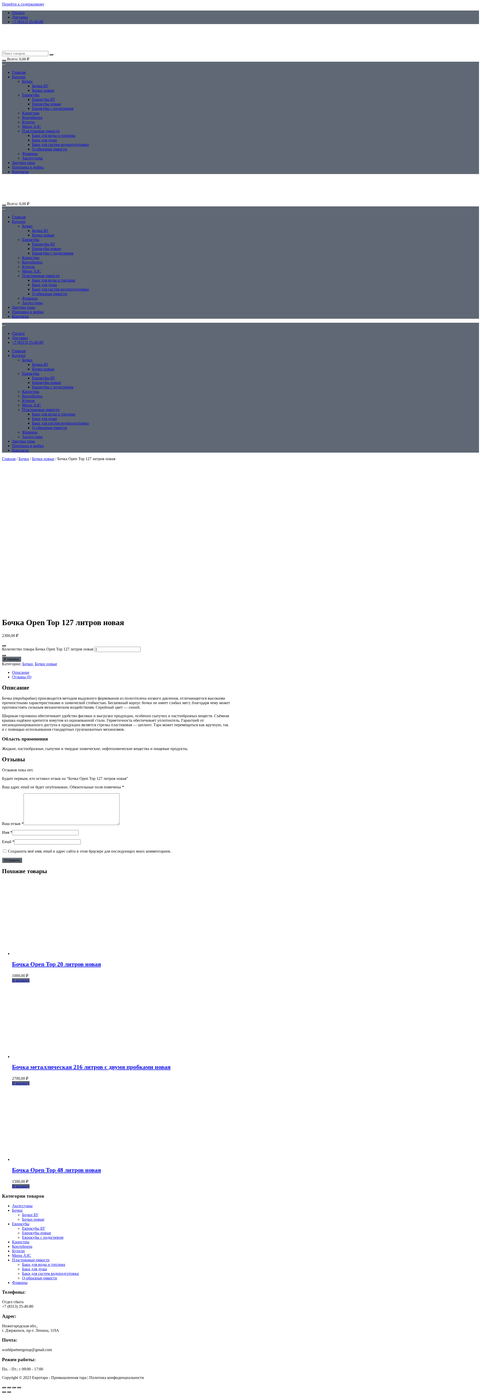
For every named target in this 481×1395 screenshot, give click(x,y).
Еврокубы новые (46, 104)
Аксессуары (32, 158)
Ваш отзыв (13, 824)
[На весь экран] (9, 1387)
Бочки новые (43, 90)
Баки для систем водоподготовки (60, 144)
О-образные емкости (49, 149)
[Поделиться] (14, 1387)
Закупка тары (23, 162)
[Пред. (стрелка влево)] (4, 1392)
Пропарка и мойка (28, 167)
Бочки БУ (40, 86)
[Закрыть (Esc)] (19, 1387)
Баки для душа (44, 140)
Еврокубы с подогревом (52, 108)
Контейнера (32, 117)
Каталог (19, 77)
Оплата (18, 13)
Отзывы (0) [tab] (21, 677)
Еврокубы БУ (43, 99)
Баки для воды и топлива (53, 135)
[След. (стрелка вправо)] (9, 1392)
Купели (28, 122)
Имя (7, 832)
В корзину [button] (21, 980)
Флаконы (30, 153)
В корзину (11, 659)
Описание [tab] (20, 672)
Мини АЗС (31, 126)
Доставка (20, 17)
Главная (19, 72)
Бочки (27, 81)
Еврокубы (30, 95)
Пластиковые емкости (41, 131)
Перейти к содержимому (23, 4)
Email (8, 842)
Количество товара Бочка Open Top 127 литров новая (47, 649)
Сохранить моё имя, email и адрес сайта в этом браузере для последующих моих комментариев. (89, 851)
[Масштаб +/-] (4, 1387)
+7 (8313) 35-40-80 (27, 22)
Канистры (30, 113)
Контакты (20, 172)
